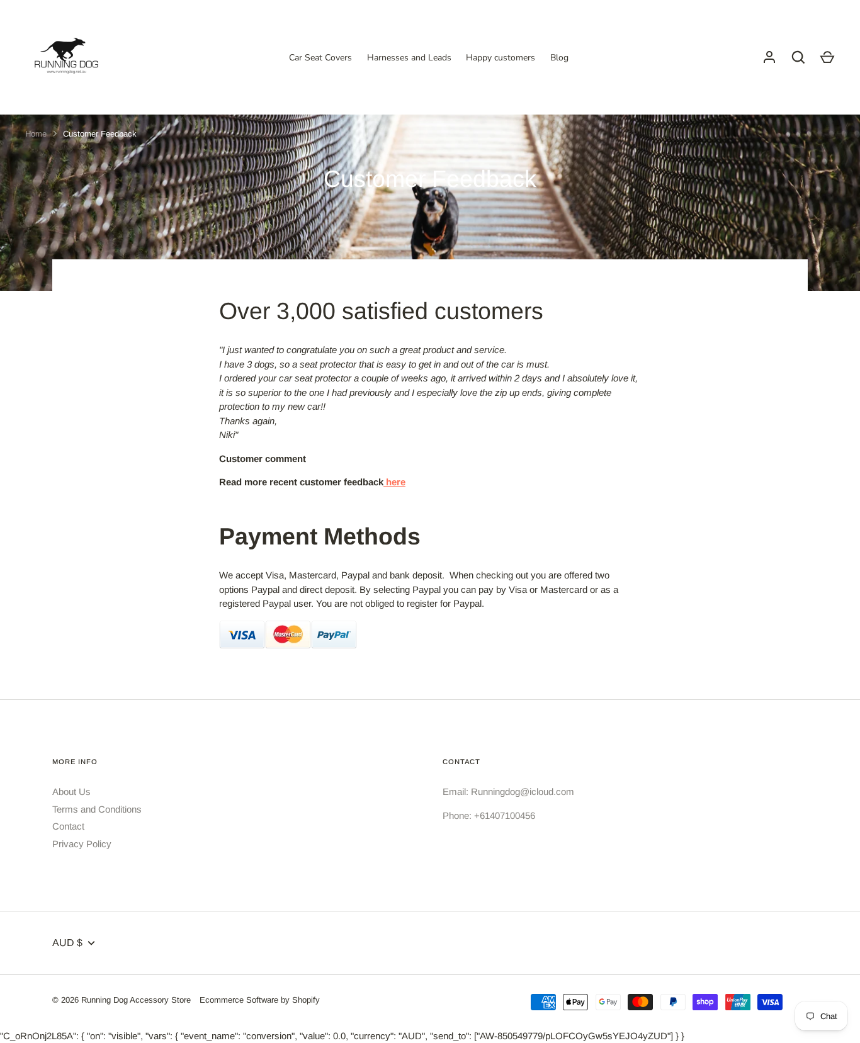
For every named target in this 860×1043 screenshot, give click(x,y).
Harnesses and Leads (409, 58)
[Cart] (827, 57)
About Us (71, 791)
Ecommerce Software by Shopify (260, 1000)
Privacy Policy (81, 843)
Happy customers (500, 58)
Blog (559, 58)
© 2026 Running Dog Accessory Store (121, 1000)
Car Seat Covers (320, 58)
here (394, 481)
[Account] (769, 57)
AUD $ (67, 942)
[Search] (798, 57)
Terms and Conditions (97, 809)
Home (36, 133)
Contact (68, 826)
